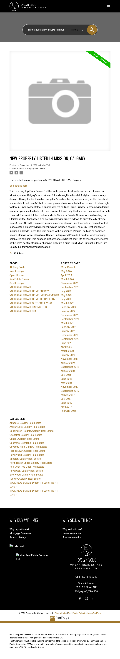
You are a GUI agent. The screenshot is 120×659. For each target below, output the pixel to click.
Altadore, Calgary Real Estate (25, 422)
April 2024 (66, 275)
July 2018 (66, 374)
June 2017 (66, 402)
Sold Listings (17, 283)
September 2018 (70, 366)
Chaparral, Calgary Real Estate (26, 434)
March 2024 (67, 279)
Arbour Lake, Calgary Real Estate (27, 426)
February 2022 (69, 307)
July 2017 (66, 398)
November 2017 (69, 386)
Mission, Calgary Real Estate (32, 168)
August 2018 (68, 370)
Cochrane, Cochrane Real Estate (27, 442)
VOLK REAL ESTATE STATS (24, 311)
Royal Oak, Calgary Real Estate (26, 470)
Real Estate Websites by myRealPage (84, 613)
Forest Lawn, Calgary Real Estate (27, 450)
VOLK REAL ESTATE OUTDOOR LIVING (31, 303)
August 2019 (68, 363)
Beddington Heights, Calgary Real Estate (32, 430)
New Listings (17, 271)
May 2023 (66, 295)
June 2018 (66, 378)
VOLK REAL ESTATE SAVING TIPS (28, 307)
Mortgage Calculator (21, 533)
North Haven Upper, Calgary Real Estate (31, 462)
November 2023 (69, 283)
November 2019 (69, 358)
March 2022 (67, 303)
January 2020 (68, 355)
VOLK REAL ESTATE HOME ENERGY (29, 291)
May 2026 (66, 271)
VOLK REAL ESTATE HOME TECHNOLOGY (32, 299)
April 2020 (66, 346)
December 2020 (69, 335)
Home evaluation (71, 533)
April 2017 (66, 406)
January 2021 (68, 331)
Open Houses (17, 275)
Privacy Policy (61, 613)
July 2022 (66, 299)
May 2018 (66, 382)
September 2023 (70, 287)
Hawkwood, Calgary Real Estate (27, 454)
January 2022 (68, 311)
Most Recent (68, 267)
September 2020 (70, 339)
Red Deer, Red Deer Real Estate (27, 466)
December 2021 (69, 315)
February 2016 (69, 410)
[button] (79, 598)
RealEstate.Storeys (20, 279)
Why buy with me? (19, 529)
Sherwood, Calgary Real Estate (26, 474)
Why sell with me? (72, 529)
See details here (19, 185)
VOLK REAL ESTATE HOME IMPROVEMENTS (34, 295)
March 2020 (67, 351)
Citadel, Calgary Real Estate (25, 438)
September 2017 (70, 390)
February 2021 (69, 327)
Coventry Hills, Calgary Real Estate (28, 446)
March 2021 (67, 323)
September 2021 (70, 319)
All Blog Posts (17, 267)
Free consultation (71, 537)
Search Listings (18, 537)
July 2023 (66, 291)
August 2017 (68, 394)
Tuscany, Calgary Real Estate (25, 478)
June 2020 (66, 343)
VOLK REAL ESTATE (20, 287)
